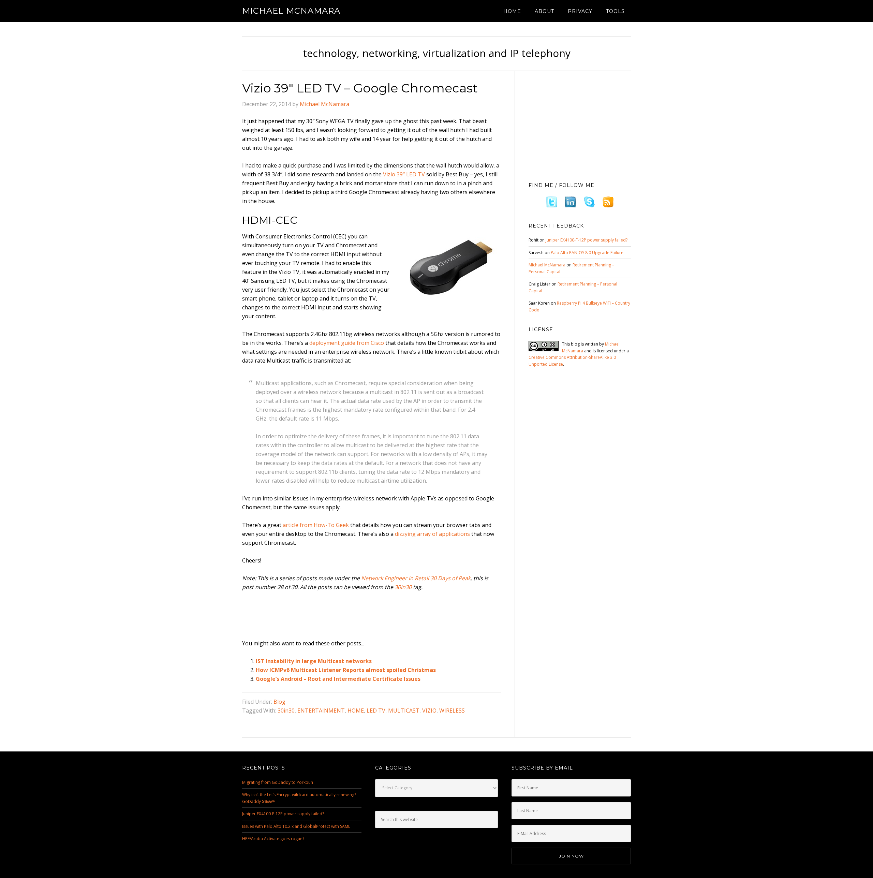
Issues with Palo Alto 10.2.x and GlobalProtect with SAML (296, 826)
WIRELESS (452, 710)
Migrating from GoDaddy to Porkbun (277, 782)
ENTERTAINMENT (321, 710)
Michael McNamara (291, 11)
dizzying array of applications (432, 534)
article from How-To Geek (316, 525)
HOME (355, 710)
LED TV (376, 710)
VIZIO (429, 710)
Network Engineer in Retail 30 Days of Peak (416, 578)
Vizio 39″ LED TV (404, 174)
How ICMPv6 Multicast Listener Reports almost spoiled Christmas (346, 670)
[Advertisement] (366, 615)
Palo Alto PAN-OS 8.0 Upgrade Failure (587, 252)
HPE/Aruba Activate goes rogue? (273, 839)
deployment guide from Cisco (346, 343)
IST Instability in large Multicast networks (314, 661)
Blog (279, 701)
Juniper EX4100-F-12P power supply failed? (586, 240)
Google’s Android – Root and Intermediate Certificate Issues (338, 679)
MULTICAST (403, 710)
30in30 (403, 587)
